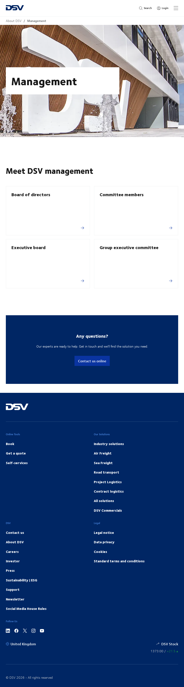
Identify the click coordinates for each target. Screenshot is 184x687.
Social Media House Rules (26, 608)
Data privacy (104, 542)
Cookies (100, 551)
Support (13, 589)
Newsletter (15, 599)
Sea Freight (103, 462)
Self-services (17, 462)
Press (10, 570)
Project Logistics (108, 482)
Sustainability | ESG (21, 580)
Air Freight (103, 453)
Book (10, 443)
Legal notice (104, 532)
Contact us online (92, 360)
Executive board (28, 247)
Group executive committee (129, 247)
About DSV (14, 20)
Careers (12, 551)
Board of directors (30, 194)
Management (36, 20)
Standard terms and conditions (119, 561)
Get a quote (16, 453)
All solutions (104, 500)
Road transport (106, 472)
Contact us (15, 532)
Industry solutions (109, 443)
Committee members (122, 194)
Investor (13, 561)
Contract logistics (109, 491)
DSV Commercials (108, 510)
